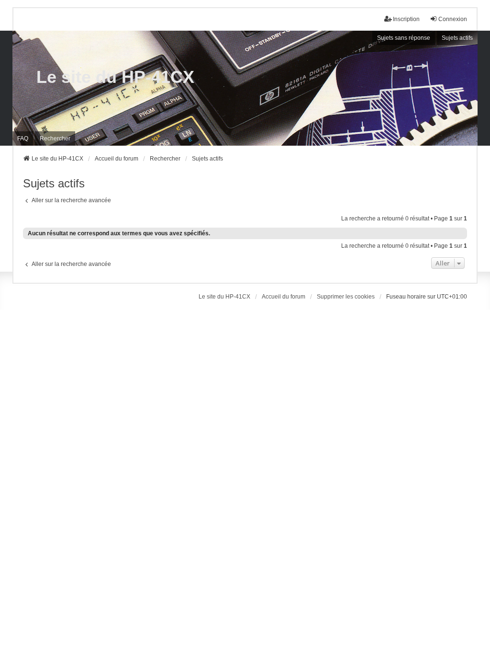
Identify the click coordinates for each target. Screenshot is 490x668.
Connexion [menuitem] (452, 19)
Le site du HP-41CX (115, 77)
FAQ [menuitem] (22, 138)
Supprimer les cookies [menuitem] (346, 296)
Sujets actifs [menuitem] (457, 38)
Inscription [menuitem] (406, 19)
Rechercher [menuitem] (55, 138)
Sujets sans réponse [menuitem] (403, 38)
